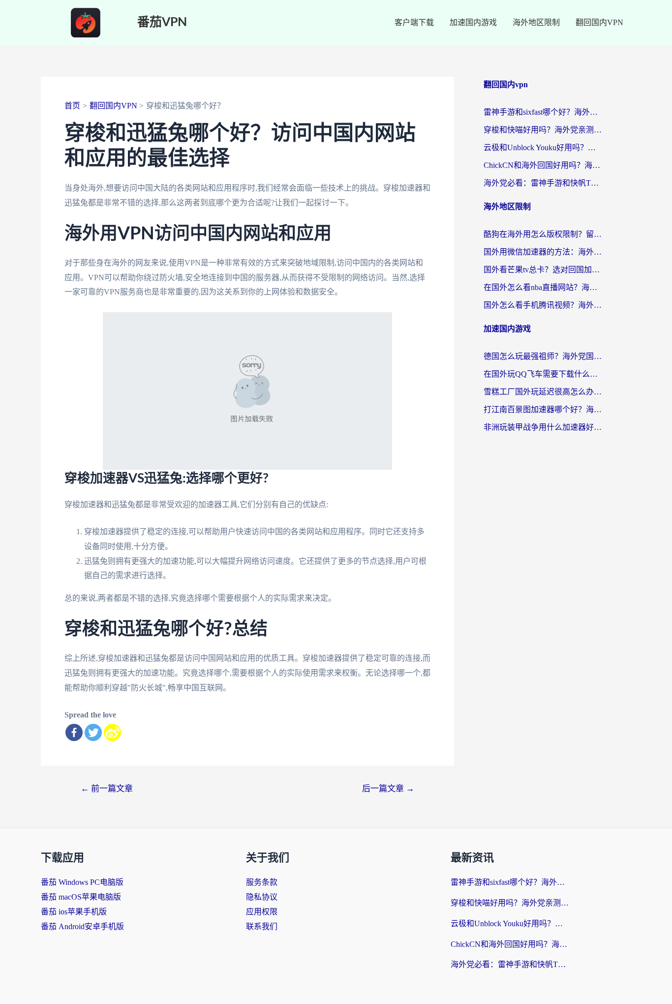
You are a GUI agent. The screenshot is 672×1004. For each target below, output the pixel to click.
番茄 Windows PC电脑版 (82, 882)
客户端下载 (414, 22)
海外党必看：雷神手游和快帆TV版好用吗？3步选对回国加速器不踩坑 (543, 183)
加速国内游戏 (473, 22)
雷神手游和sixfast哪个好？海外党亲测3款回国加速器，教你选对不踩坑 (543, 112)
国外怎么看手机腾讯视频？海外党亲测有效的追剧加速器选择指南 (543, 305)
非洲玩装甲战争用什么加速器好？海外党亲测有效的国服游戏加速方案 (543, 427)
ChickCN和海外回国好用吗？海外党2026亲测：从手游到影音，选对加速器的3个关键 (543, 165)
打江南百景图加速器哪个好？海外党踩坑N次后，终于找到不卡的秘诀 (543, 409)
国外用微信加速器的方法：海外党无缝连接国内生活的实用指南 (543, 252)
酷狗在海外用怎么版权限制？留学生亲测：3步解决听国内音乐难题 (543, 234)
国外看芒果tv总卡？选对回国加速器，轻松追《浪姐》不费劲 (543, 269)
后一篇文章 (388, 788)
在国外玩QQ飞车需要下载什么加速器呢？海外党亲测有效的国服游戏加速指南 (543, 374)
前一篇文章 (107, 788)
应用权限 (261, 911)
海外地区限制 (536, 22)
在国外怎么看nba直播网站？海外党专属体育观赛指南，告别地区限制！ (543, 287)
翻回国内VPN (599, 22)
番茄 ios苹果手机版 (74, 911)
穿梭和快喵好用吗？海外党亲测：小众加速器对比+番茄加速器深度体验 (543, 130)
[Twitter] (93, 732)
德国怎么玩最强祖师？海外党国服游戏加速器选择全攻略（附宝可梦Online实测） (543, 356)
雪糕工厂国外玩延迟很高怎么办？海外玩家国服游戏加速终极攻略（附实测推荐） (543, 392)
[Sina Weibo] (112, 732)
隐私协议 (261, 897)
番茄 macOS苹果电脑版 (81, 897)
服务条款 (261, 882)
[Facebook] (74, 732)
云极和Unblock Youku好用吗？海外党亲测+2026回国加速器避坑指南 (543, 147)
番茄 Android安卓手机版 (82, 926)
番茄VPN (162, 22)
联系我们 (261, 926)
